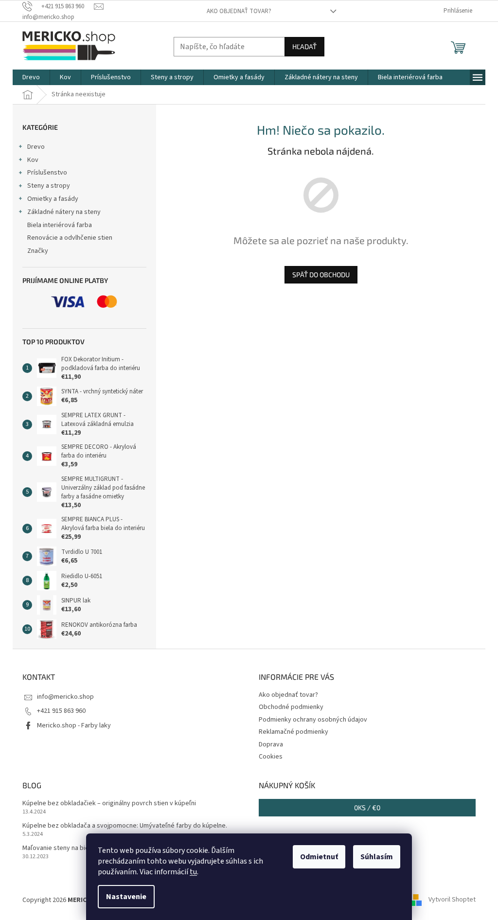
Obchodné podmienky (291, 707)
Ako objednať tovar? (239, 11)
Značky (37, 251)
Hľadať (304, 46)
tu (193, 872)
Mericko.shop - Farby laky (74, 725)
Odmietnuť (319, 856)
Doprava (271, 744)
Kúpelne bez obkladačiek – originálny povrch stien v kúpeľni (109, 803)
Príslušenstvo (47, 172)
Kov (32, 160)
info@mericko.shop (65, 697)
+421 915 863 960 (61, 711)
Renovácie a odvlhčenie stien (69, 238)
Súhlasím (376, 856)
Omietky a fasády (52, 199)
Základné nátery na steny (64, 212)
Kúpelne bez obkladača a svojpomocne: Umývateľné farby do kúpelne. (124, 826)
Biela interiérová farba (59, 225)
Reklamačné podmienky (293, 732)
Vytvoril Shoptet (452, 900)
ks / (367, 807)
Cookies (271, 756)
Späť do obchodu (321, 274)
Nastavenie (126, 896)
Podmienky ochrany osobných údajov (313, 720)
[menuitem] (31, 77)
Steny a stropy (48, 186)
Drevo (36, 147)
